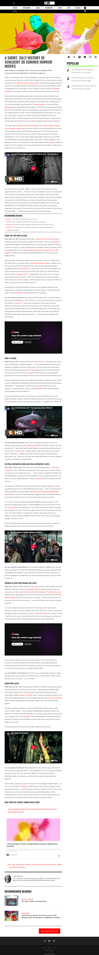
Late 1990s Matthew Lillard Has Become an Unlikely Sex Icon (30, 224)
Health (38, 8)
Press (55, 947)
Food (68, 8)
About (43, 947)
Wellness (77, 8)
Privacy (49, 947)
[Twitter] (68, 57)
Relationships (49, 8)
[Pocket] (84, 57)
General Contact (49, 950)
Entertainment (26, 8)
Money (60, 8)
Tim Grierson (21, 11)
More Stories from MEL (49, 931)
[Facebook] (74, 57)
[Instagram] (95, 57)
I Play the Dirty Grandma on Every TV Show (21, 219)
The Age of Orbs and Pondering (33, 901)
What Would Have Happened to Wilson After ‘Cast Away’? (26, 222)
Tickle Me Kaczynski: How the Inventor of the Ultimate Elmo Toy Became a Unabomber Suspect (40, 916)
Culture (15, 8)
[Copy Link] (90, 57)
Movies (15, 11)
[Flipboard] (79, 57)
